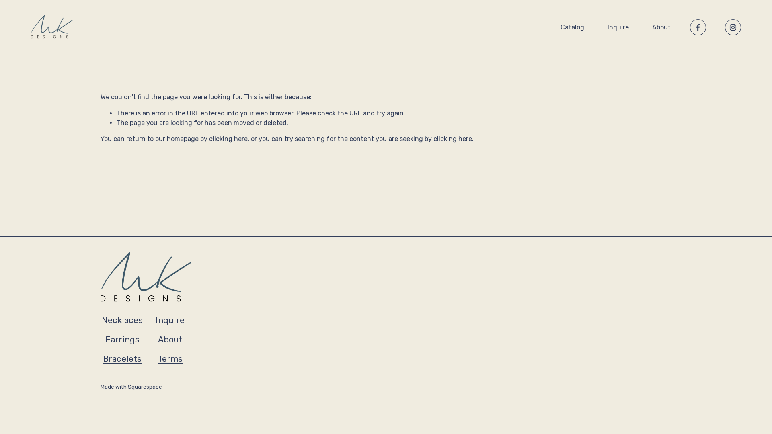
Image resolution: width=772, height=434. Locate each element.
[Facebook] (698, 27)
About (661, 27)
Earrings (122, 339)
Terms (170, 359)
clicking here (228, 139)
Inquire (618, 27)
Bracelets (122, 359)
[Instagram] (733, 27)
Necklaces (122, 320)
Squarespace (145, 386)
